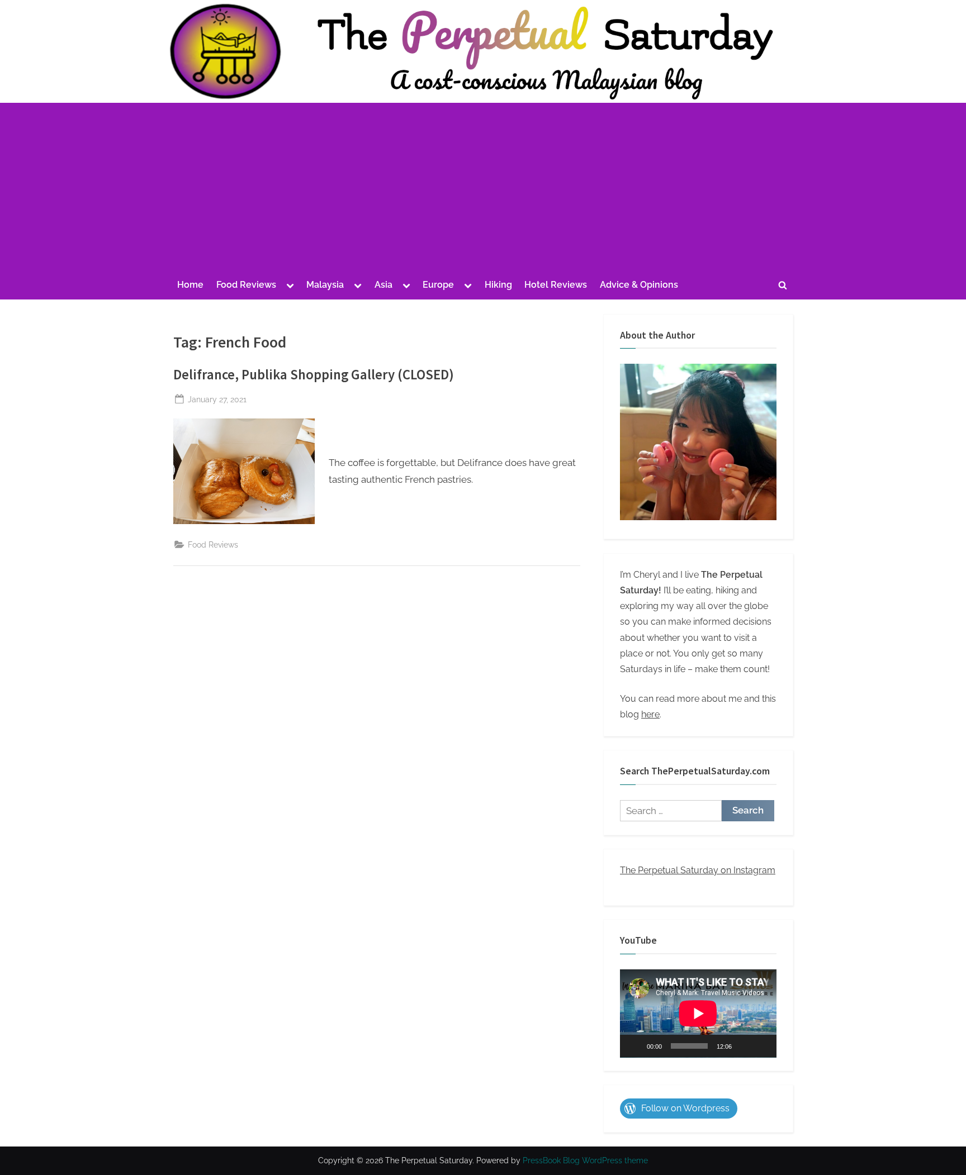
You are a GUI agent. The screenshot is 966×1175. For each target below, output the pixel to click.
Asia (383, 284)
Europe (438, 284)
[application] (698, 1013)
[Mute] (744, 1046)
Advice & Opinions (639, 284)
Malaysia (325, 284)
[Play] (634, 1046)
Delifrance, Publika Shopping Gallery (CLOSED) (313, 374)
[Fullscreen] (762, 1046)
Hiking (498, 284)
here (650, 714)
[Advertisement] (483, 189)
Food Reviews (246, 284)
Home (190, 284)
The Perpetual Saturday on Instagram (697, 870)
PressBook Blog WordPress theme (585, 1160)
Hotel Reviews (555, 284)
